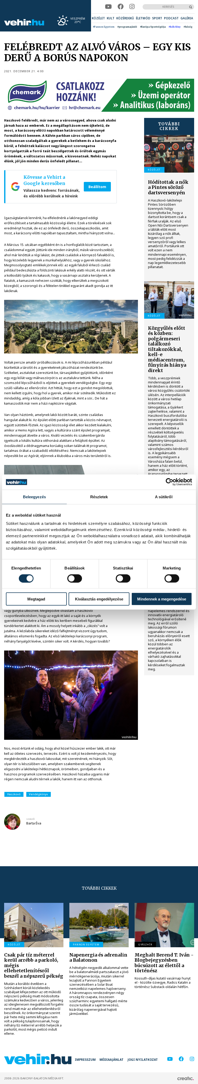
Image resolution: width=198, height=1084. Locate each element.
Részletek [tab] (99, 497)
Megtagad (36, 599)
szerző (30, 819)
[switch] (74, 578)
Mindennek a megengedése (161, 599)
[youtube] (108, 6)
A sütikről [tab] (163, 497)
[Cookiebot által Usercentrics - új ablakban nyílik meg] (169, 482)
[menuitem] (98, 18)
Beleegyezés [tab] (34, 497)
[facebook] (120, 6)
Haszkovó (14, 794)
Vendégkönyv (38, 794)
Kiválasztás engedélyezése (99, 599)
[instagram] (132, 6)
